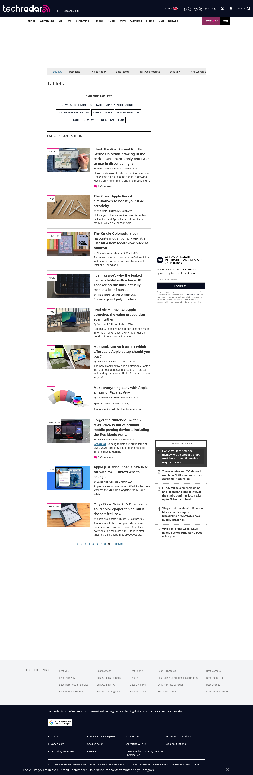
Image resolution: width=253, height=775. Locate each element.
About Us (53, 736)
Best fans (74, 71)
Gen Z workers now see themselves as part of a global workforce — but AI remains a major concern (181, 456)
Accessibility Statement (61, 751)
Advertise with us (136, 743)
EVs (161, 20)
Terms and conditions (178, 736)
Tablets (53, 151)
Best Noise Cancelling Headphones (178, 677)
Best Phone (136, 671)
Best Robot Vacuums (218, 691)
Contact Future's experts (101, 736)
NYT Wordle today (201, 71)
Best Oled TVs (138, 684)
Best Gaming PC (106, 684)
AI (60, 20)
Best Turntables (167, 671)
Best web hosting (149, 71)
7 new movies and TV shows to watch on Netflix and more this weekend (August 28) (182, 475)
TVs (68, 20)
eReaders (54, 235)
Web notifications (176, 743)
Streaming (82, 20)
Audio (111, 20)
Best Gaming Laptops (109, 677)
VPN (123, 20)
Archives (118, 544)
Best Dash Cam (215, 677)
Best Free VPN (67, 677)
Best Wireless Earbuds (170, 684)
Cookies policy (95, 743)
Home (150, 20)
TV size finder (98, 71)
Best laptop (122, 71)
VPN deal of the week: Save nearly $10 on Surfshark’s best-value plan (182, 532)
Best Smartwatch (139, 691)
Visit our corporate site (168, 711)
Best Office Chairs (168, 691)
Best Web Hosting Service (73, 684)
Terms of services (189, 291)
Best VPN (175, 71)
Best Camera (213, 671)
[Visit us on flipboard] (201, 9)
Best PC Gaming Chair (109, 691)
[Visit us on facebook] (185, 9)
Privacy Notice (193, 294)
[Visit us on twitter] (190, 9)
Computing (47, 20)
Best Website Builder (71, 691)
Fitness (98, 20)
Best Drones (213, 684)
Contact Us (132, 736)
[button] (244, 8)
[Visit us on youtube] (196, 9)
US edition (96, 770)
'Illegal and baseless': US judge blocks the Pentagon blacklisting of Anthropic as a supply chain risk (182, 514)
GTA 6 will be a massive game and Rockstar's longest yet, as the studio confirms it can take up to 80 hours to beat (182, 494)
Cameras (136, 20)
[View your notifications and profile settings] (231, 8)
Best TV (134, 677)
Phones (30, 20)
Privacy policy (56, 743)
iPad (51, 198)
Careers (91, 751)
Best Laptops (104, 671)
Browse (173, 20)
